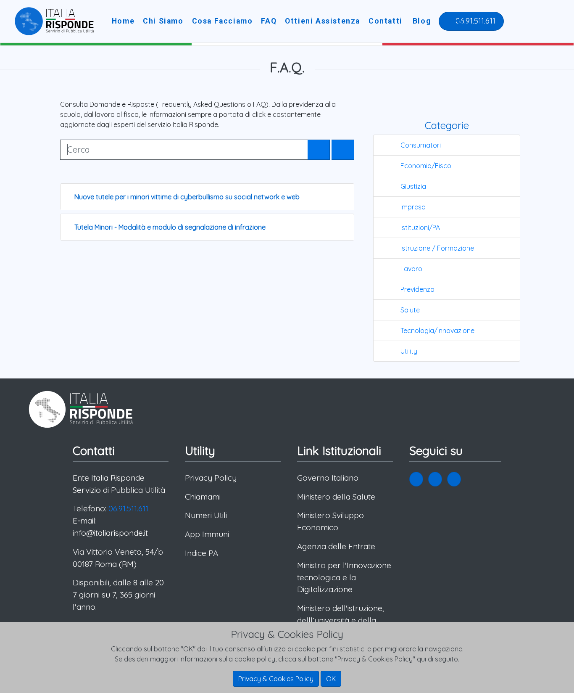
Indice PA (201, 553)
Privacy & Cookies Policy (275, 678)
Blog (422, 21)
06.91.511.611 (474, 21)
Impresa (413, 207)
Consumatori (420, 145)
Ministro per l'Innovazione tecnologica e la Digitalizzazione (344, 577)
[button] (416, 479)
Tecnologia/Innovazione (437, 330)
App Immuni (207, 534)
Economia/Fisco (425, 165)
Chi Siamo (163, 21)
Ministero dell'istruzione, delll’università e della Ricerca (340, 620)
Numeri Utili (206, 515)
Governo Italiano (327, 478)
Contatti (386, 21)
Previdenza (417, 289)
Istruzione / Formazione (437, 248)
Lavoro (411, 269)
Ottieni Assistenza (322, 21)
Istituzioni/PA (420, 227)
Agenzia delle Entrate (336, 546)
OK (331, 678)
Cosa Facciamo (222, 21)
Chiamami (203, 497)
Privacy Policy (211, 478)
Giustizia (413, 186)
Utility (408, 351)
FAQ (268, 21)
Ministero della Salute (336, 497)
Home (123, 21)
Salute (410, 310)
